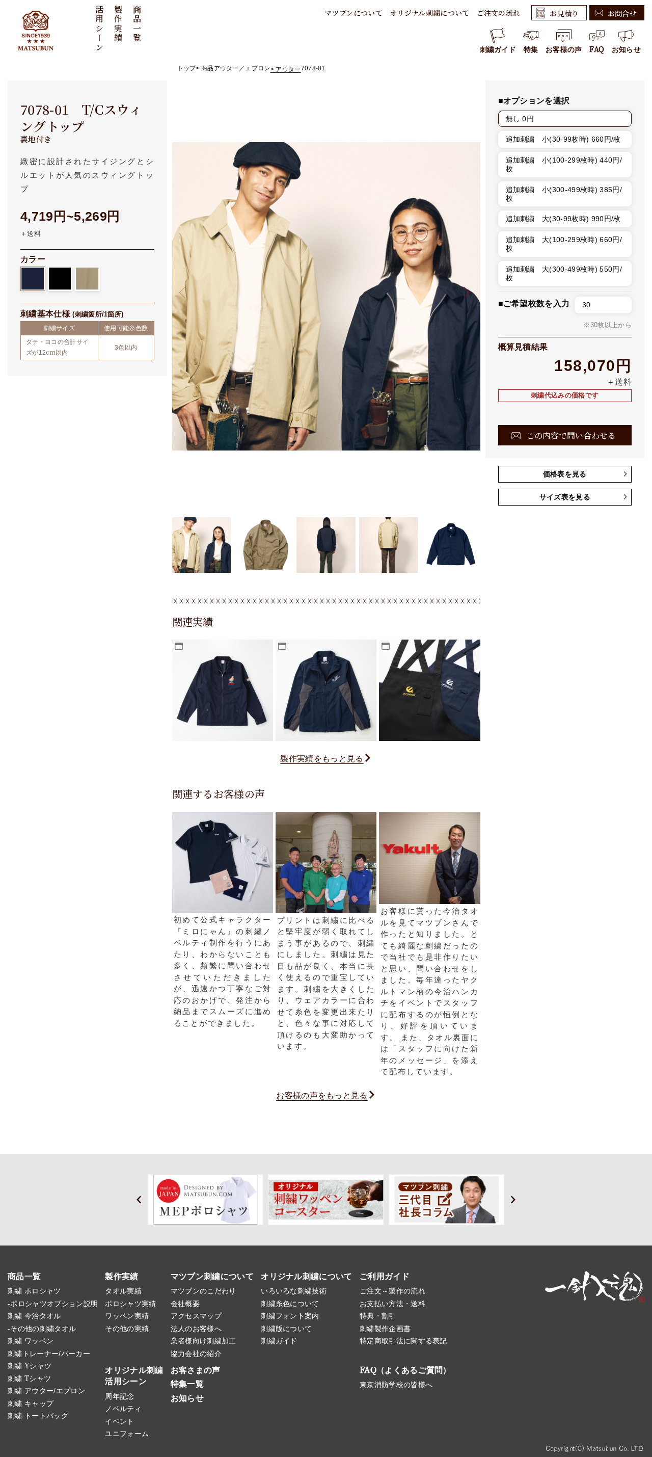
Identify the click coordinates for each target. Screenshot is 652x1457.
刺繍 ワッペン (30, 1341)
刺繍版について (286, 1328)
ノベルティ (123, 1409)
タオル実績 (123, 1291)
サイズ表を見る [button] (564, 497)
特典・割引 (378, 1316)
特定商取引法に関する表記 (403, 1341)
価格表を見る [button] (565, 474)
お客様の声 (564, 49)
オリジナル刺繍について (430, 13)
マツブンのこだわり (203, 1291)
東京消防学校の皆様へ (396, 1385)
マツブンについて (353, 13)
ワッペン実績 (127, 1316)
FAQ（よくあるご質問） (405, 1370)
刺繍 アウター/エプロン (46, 1391)
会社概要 (185, 1304)
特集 (531, 49)
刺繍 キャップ (30, 1403)
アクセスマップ (196, 1316)
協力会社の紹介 (196, 1353)
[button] (464, 292)
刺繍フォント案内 (290, 1316)
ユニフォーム (127, 1433)
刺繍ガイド (498, 49)
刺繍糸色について (290, 1304)
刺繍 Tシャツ (29, 1378)
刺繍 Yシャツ (29, 1366)
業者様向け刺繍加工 (203, 1341)
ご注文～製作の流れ (392, 1291)
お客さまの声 (196, 1370)
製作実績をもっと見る (321, 758)
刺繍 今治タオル (34, 1316)
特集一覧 (187, 1384)
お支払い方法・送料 (392, 1304)
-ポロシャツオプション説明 (53, 1304)
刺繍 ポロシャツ (34, 1291)
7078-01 (313, 68)
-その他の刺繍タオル (42, 1328)
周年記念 (119, 1396)
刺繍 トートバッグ (38, 1416)
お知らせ (626, 49)
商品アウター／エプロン (235, 68)
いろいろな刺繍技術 (294, 1291)
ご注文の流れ (499, 13)
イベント (119, 1421)
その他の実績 (127, 1328)
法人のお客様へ (196, 1328)
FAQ (596, 49)
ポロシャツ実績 (130, 1304)
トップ (186, 68)
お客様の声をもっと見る (322, 1095)
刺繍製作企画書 (385, 1328)
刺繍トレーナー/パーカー (49, 1353)
